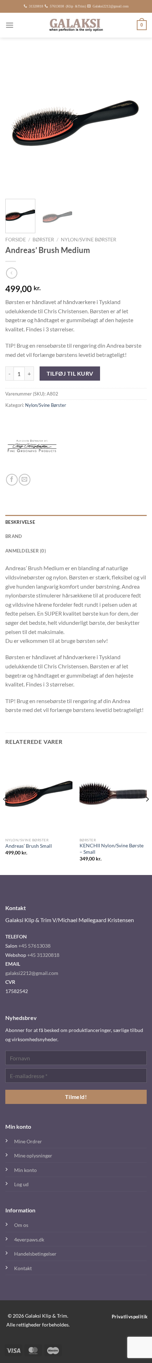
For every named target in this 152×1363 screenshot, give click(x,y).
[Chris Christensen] (31, 447)
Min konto (25, 1170)
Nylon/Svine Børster (88, 239)
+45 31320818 (43, 955)
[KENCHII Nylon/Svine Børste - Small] (113, 793)
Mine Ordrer (28, 1141)
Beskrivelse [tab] (20, 522)
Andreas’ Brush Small (28, 846)
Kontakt (23, 1268)
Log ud (21, 1184)
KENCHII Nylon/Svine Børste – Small (112, 849)
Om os (21, 1225)
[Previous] (17, 122)
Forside (15, 239)
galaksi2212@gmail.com (31, 973)
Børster (43, 239)
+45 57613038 (34, 946)
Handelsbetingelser (35, 1254)
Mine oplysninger (33, 1155)
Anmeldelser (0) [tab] (25, 551)
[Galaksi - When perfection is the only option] (76, 25)
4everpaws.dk (29, 1239)
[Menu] (9, 25)
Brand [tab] (13, 536)
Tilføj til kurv (70, 373)
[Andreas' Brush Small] (38, 793)
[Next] (135, 122)
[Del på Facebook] (12, 480)
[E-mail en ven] (24, 480)
